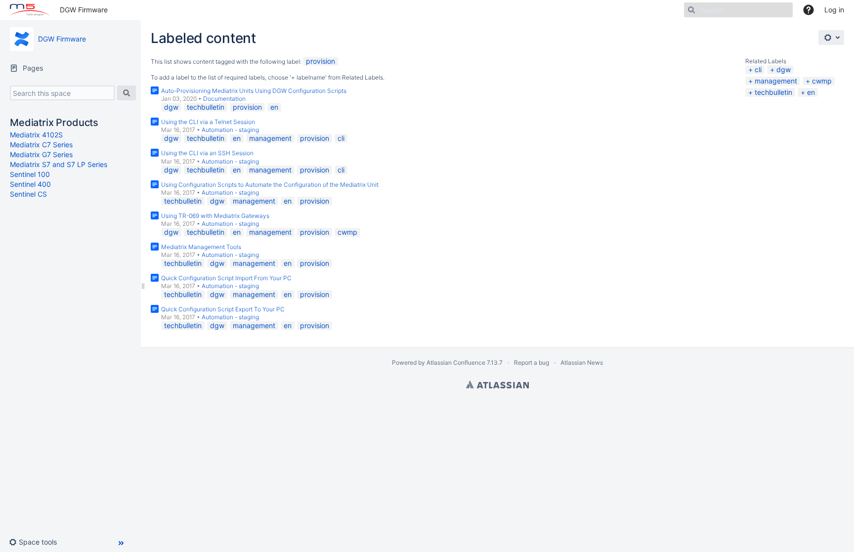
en (811, 92)
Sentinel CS (28, 194)
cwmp (822, 81)
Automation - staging (230, 129)
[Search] (126, 92)
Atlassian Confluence (456, 362)
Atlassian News (581, 362)
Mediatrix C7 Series (41, 144)
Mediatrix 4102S (36, 134)
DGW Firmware (84, 9)
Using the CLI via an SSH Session (207, 153)
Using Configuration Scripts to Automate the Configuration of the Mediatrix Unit (270, 184)
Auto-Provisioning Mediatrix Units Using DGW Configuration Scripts (253, 90)
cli (758, 69)
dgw (783, 69)
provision (320, 61)
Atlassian (497, 384)
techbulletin (773, 92)
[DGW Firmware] (22, 39)
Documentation (224, 98)
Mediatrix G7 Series (41, 154)
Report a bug (531, 362)
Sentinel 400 (30, 184)
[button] (36, 542)
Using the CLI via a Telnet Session (208, 122)
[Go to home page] (30, 10)
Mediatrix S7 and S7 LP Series (58, 164)
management (776, 81)
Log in (834, 9)
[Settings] (831, 37)
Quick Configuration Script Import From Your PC (226, 278)
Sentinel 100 (30, 174)
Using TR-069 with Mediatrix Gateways (215, 215)
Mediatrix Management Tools (201, 247)
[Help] (808, 10)
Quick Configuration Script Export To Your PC (223, 309)
